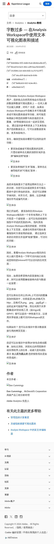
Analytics (19, 22)
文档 (9, 22)
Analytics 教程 (34, 22)
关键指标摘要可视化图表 (23, 423)
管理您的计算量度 (20, 417)
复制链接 (21, 53)
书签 (11, 53)
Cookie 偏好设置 (13, 532)
